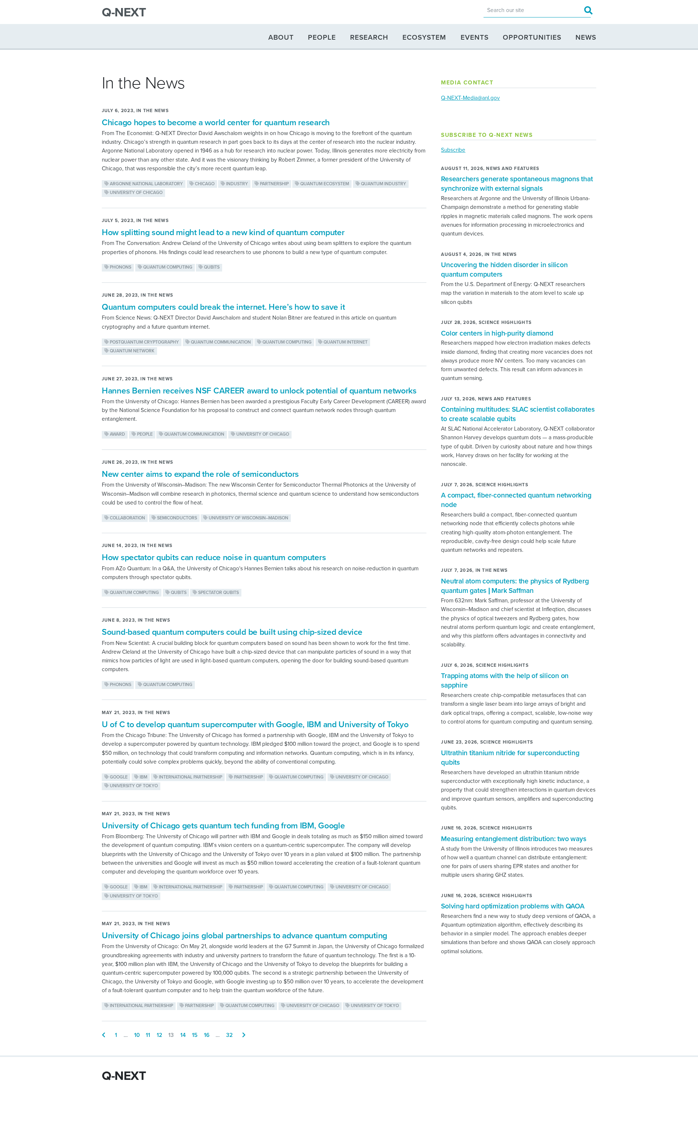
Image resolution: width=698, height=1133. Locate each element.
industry (236, 184)
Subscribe (453, 150)
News (585, 37)
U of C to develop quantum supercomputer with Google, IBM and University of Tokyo (255, 725)
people (144, 434)
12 (159, 1035)
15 (194, 1035)
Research (369, 37)
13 (171, 1035)
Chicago (204, 184)
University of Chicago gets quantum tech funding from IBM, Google (223, 826)
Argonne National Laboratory (146, 184)
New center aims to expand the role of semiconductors (200, 474)
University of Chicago (136, 192)
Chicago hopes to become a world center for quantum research (216, 123)
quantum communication (220, 342)
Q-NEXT (124, 12)
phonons (120, 267)
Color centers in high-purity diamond (497, 333)
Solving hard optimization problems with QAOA (512, 906)
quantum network (132, 351)
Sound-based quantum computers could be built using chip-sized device (232, 632)
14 (183, 1035)
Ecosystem (424, 37)
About (281, 37)
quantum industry (383, 184)
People (322, 37)
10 (137, 1035)
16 (206, 1035)
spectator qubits (218, 592)
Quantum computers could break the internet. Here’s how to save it (223, 307)
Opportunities (532, 37)
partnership (274, 184)
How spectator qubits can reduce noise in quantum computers (214, 557)
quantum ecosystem (324, 184)
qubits (211, 267)
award (117, 434)
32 (229, 1035)
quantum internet (345, 342)
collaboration (127, 518)
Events (475, 37)
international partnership (190, 777)
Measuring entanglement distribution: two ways (513, 839)
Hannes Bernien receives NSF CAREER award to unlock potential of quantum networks (259, 391)
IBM (143, 777)
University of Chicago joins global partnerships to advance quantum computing (244, 936)
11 (148, 1035)
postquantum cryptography (144, 342)
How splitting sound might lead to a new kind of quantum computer (223, 232)
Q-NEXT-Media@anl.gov (470, 98)
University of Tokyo (133, 786)
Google (118, 777)
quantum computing (167, 267)
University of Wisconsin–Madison (248, 518)
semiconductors (176, 518)
